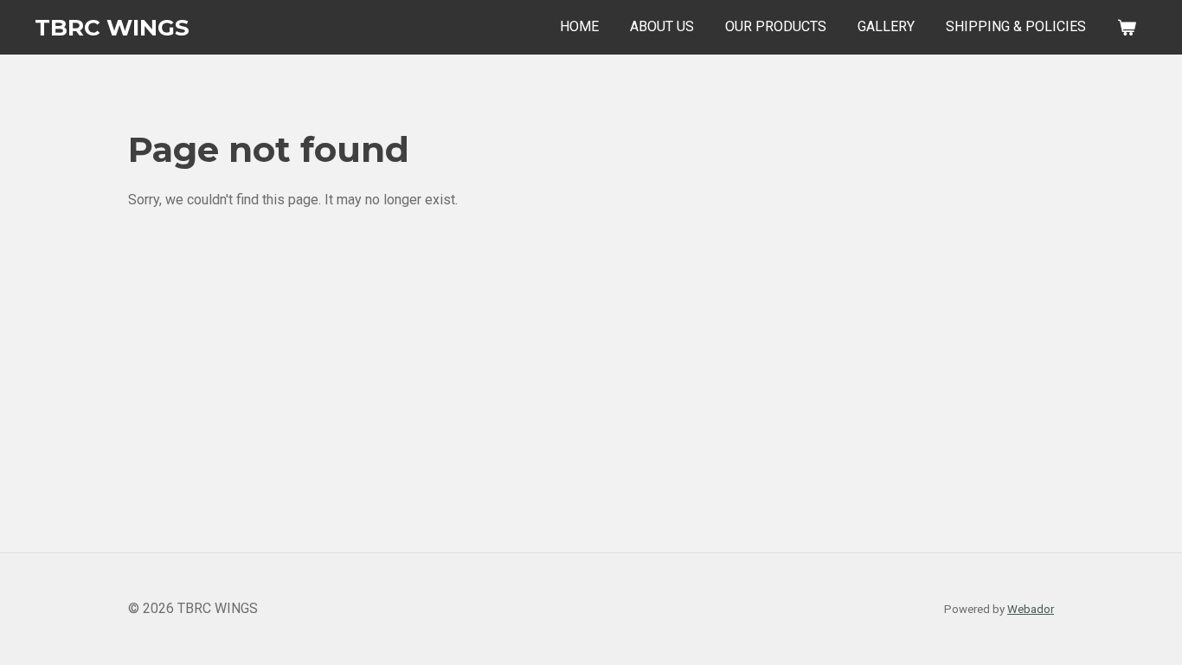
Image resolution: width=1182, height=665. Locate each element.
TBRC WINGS (112, 28)
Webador (1030, 609)
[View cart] (1126, 27)
